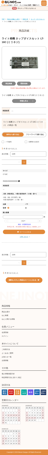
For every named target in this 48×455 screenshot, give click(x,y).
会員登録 (5, 332)
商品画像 (8, 83)
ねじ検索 (5, 315)
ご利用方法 (6, 349)
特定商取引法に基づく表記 (11, 377)
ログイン (5, 336)
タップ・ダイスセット (38, 19)
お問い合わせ (24, 237)
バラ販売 (8, 142)
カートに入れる (25, 232)
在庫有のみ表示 (34, 142)
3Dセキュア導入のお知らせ (24, 8)
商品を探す (6, 312)
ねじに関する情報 (8, 319)
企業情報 (5, 360)
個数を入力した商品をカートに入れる (22, 280)
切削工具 (25, 19)
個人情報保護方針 (8, 374)
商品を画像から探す (13, 19)
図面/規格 (24, 83)
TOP (3, 19)
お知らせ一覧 (7, 357)
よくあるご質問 (7, 353)
